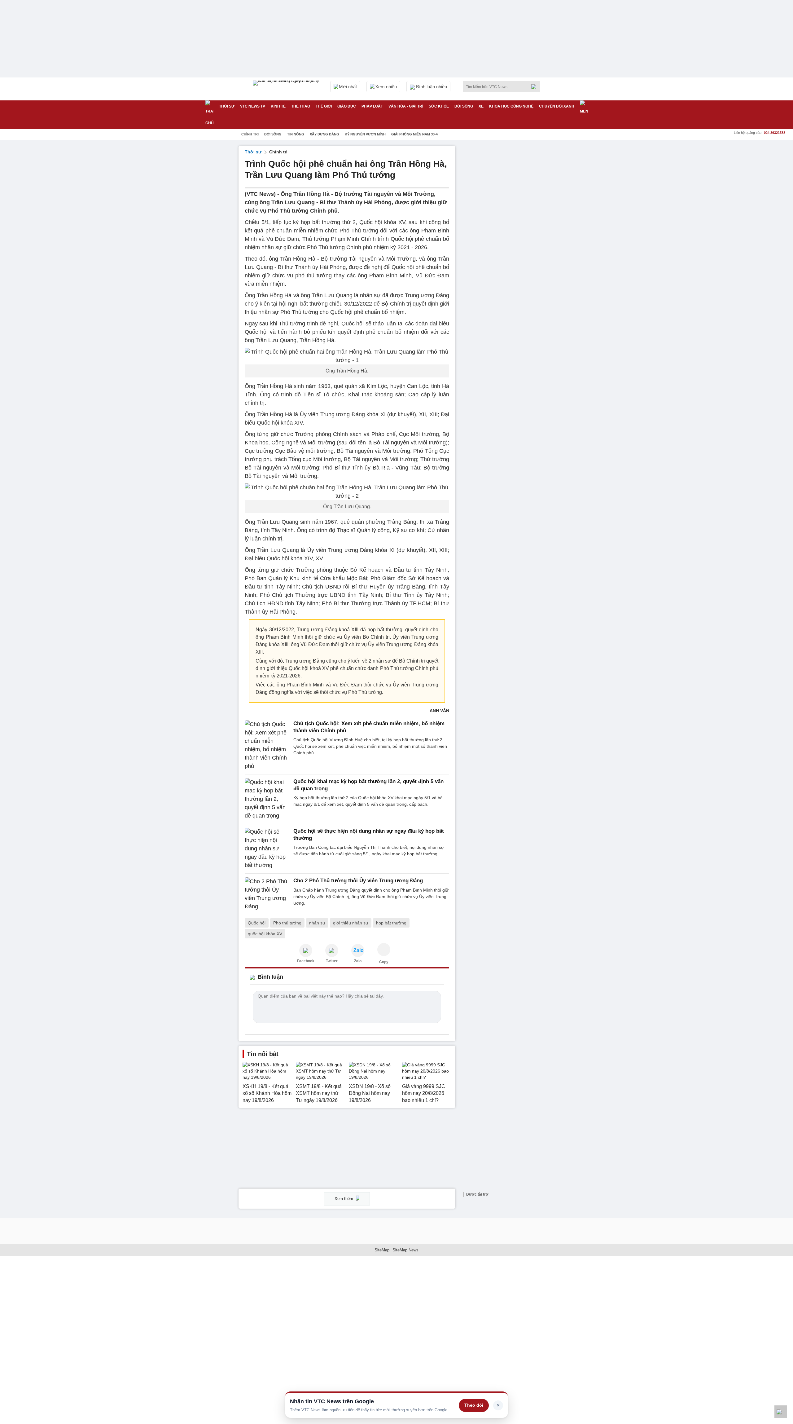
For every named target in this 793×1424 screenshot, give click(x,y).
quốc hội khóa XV (265, 933)
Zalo (357, 961)
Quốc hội (256, 922)
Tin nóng (295, 134)
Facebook (305, 961)
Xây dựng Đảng (324, 134)
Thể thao (300, 106)
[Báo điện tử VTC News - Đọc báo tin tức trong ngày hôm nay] (287, 88)
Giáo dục (346, 106)
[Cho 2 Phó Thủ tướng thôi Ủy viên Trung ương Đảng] (267, 894)
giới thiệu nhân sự (350, 922)
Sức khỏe (439, 106)
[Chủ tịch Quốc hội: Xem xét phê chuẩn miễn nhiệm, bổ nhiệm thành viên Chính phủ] (267, 745)
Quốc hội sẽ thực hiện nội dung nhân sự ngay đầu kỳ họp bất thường (368, 834)
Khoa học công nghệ (511, 106)
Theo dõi (473, 1405)
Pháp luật (372, 106)
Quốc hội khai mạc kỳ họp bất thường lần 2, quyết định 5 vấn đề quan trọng (368, 784)
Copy (383, 962)
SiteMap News (405, 1250)
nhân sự (317, 922)
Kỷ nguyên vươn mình (365, 134)
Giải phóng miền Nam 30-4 (414, 134)
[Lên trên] (780, 1411)
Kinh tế (278, 106)
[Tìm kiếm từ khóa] (535, 86)
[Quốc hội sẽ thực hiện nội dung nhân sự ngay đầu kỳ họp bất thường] (267, 849)
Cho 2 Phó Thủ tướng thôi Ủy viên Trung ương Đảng (358, 881)
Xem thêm (344, 1198)
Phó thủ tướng (287, 922)
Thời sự (226, 106)
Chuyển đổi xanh (556, 106)
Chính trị (250, 134)
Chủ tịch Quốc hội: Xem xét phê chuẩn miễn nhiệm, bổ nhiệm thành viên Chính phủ (369, 727)
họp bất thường (391, 922)
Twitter (332, 961)
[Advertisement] (508, 239)
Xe (481, 106)
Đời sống (463, 106)
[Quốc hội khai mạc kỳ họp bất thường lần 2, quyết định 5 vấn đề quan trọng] (267, 799)
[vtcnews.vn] (305, 950)
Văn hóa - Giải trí (405, 106)
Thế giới (324, 106)
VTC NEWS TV (252, 106)
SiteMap (382, 1250)
